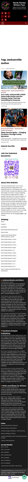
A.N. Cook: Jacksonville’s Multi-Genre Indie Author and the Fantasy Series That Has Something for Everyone (13, 97)
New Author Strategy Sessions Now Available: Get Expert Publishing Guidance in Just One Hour (14, 352)
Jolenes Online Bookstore (7, 440)
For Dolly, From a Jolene (7, 282)
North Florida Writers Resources (9, 229)
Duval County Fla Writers (17, 90)
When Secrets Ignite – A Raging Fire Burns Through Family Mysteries (13, 134)
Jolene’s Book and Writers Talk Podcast (11, 466)
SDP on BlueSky (5, 452)
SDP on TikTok (4, 447)
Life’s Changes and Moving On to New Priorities (13, 313)
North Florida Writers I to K (8, 250)
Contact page (19, 213)
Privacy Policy (4, 232)
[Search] (26, 23)
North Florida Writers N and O (8, 255)
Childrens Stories (5, 90)
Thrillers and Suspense (7, 130)
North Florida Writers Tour (19, 3)
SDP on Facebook (5, 460)
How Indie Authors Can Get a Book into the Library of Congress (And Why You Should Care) (13, 369)
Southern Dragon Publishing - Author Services (13, 431)
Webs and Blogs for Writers (14, 385)
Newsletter (4, 227)
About (2, 221)
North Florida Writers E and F (8, 242)
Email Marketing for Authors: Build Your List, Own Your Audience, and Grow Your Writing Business (13, 336)
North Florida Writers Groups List (9, 425)
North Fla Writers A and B (7, 237)
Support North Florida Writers (8, 235)
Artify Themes (11, 474)
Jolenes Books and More (13, 280)
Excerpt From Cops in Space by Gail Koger (12, 408)
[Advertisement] (14, 40)
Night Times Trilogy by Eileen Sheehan (11, 397)
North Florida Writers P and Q (8, 258)
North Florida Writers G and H (8, 245)
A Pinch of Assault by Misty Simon (10, 387)
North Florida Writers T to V (8, 264)
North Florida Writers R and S (8, 261)
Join (25, 16)
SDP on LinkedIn (5, 457)
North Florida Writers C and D (8, 239)
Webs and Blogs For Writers (8, 433)
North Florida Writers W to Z (8, 266)
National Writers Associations (9, 428)
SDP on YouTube (5, 449)
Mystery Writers (19, 128)
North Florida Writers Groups (8, 247)
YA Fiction (3, 92)
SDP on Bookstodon (6, 455)
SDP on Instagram (5, 463)
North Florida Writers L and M (8, 253)
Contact (3, 224)
